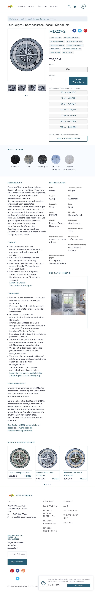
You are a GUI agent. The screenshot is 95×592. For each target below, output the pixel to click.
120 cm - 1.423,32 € (68, 121)
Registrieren (17, 562)
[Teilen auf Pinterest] (85, 31)
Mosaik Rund (67, 52)
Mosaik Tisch (55, 49)
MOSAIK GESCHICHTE (50, 529)
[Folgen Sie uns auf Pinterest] (12, 571)
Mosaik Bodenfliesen (74, 41)
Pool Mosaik (55, 52)
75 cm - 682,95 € (68, 98)
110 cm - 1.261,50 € (68, 116)
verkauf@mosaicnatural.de (23, 517)
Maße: (51, 65)
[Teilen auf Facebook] (74, 31)
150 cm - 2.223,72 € (68, 127)
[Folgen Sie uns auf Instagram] (23, 571)
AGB (65, 506)
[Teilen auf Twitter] (80, 31)
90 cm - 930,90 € (68, 104)
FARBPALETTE (50, 506)
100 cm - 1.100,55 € (68, 110)
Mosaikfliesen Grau (71, 38)
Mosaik (21, 6)
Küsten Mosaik (56, 38)
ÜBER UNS (42, 6)
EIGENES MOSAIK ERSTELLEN (48, 513)
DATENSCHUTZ (71, 511)
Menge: (52, 75)
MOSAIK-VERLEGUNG (49, 522)
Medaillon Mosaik (57, 45)
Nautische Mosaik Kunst (72, 49)
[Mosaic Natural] (10, 8)
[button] (69, 6)
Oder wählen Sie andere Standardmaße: (64, 88)
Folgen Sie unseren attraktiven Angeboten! (15, 545)
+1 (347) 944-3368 (18, 514)
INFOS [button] (31, 6)
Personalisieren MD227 (68, 139)
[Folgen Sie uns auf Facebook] (18, 571)
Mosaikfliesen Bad (57, 41)
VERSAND (68, 523)
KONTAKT (54, 6)
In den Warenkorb (78, 81)
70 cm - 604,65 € (68, 92)
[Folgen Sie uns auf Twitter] (18, 578)
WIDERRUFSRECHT (70, 516)
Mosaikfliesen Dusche (75, 45)
